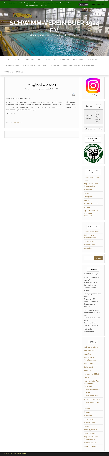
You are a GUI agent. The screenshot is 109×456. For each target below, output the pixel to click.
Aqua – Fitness (44, 59)
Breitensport (78, 59)
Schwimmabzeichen (91, 232)
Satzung (87, 207)
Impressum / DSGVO (91, 204)
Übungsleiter (88, 197)
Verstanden (83, 4)
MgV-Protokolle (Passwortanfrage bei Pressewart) (92, 213)
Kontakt (20, 72)
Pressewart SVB (51, 89)
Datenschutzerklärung (100, 4)
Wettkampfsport (12, 66)
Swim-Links (88, 248)
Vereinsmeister (89, 241)
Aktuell (8, 59)
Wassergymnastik (61, 59)
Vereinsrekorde (89, 245)
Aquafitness (88, 354)
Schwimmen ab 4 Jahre (24, 59)
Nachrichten (18, 122)
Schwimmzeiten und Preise (34, 66)
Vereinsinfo (54, 66)
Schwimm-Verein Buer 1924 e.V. (54, 26)
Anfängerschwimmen (92, 347)
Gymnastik (92, 59)
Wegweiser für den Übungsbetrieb (78, 66)
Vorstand (8, 72)
